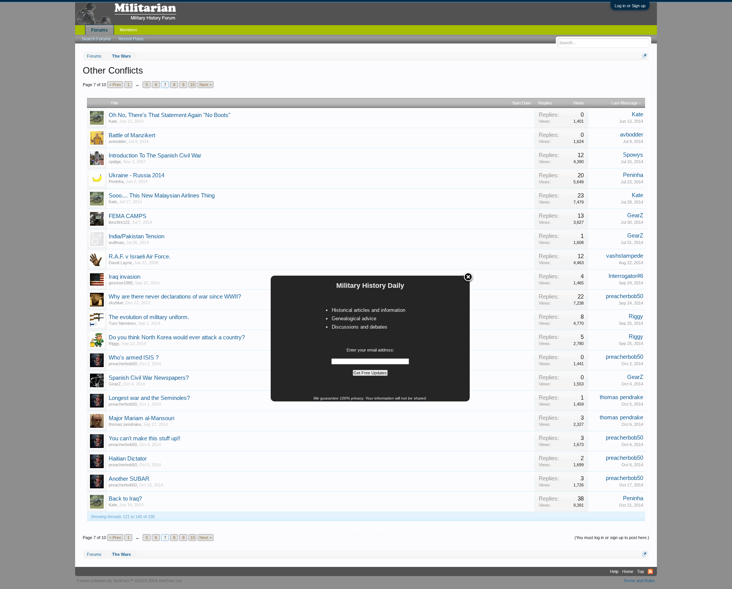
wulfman (116, 242)
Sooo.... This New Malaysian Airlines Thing (162, 196)
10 (192, 84)
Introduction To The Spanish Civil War (155, 155)
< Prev (115, 84)
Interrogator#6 (625, 276)
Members (128, 29)
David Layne (120, 262)
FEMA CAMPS (127, 216)
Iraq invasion (124, 277)
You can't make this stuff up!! (144, 438)
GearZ (635, 215)
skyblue (116, 302)
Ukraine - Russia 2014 (136, 175)
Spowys (633, 155)
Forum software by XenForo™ (130, 580)
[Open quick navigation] (644, 55)
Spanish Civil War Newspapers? (149, 378)
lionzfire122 (119, 222)
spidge (115, 161)
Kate (113, 121)
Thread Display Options (366, 528)
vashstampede (624, 256)
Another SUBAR (129, 479)
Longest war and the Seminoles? (149, 398)
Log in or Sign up (630, 5)
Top (640, 571)
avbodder (117, 141)
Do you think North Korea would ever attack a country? (177, 337)
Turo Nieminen (122, 323)
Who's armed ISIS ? (134, 358)
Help (614, 571)
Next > (205, 84)
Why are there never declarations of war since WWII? (175, 297)
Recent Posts (131, 39)
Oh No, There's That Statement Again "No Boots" (169, 115)
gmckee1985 (121, 283)
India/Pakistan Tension (136, 236)
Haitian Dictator (128, 459)
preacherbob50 (624, 296)
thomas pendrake (621, 397)
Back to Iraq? (125, 499)
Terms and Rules (639, 580)
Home (627, 571)
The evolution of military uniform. (149, 317)
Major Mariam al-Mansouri (141, 418)
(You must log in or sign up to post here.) (612, 537)
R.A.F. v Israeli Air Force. (139, 257)
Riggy (636, 316)
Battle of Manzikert (132, 135)
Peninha (116, 181)
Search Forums (96, 39)
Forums (99, 30)
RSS (650, 571)
